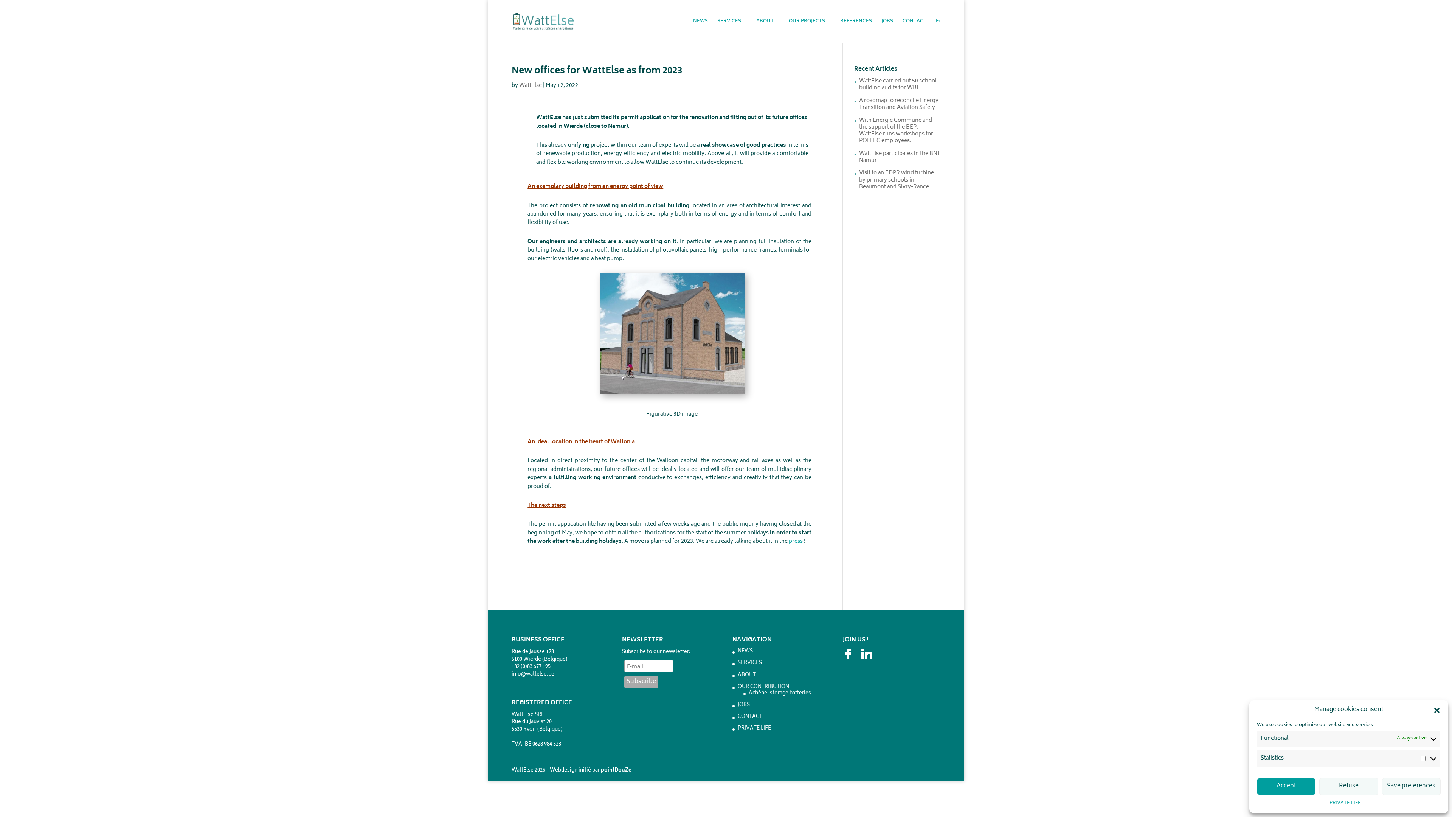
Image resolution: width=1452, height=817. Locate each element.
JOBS (887, 22)
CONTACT (914, 22)
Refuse (1349, 786)
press (796, 541)
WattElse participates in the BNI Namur (899, 157)
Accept (1286, 786)
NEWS (700, 22)
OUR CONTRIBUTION (763, 687)
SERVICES (729, 22)
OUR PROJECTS (807, 22)
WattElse (530, 85)
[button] (1437, 710)
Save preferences (1411, 786)
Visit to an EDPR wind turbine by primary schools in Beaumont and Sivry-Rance (896, 179)
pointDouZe (616, 770)
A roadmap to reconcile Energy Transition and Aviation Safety (899, 104)
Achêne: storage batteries (780, 693)
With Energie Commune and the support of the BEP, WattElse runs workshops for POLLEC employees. (896, 131)
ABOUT (765, 22)
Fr (938, 22)
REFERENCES (856, 22)
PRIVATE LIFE (1345, 803)
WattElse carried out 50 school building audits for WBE (898, 84)
